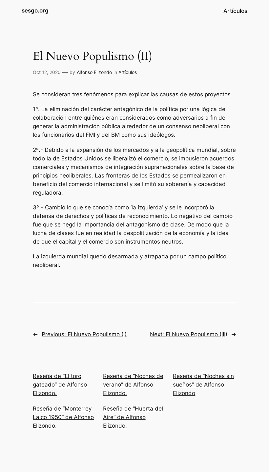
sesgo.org (35, 10)
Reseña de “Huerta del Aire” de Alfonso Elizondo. (133, 417)
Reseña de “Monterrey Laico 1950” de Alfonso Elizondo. (63, 417)
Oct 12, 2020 (47, 72)
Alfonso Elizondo (94, 72)
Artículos (127, 72)
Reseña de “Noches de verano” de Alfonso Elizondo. (133, 384)
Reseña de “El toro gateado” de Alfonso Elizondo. (60, 384)
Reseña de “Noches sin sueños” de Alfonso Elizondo (203, 384)
